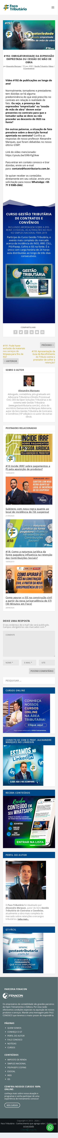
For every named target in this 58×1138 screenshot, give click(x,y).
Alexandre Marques (13, 66)
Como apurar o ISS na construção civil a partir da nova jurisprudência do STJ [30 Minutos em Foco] (29, 600)
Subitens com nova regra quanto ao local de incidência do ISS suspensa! (27, 510)
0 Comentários (28, 68)
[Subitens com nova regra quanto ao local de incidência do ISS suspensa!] (29, 491)
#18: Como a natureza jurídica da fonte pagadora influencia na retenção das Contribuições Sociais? (29, 555)
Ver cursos (12, 1105)
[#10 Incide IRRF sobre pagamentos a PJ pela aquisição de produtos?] (29, 448)
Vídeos (50, 66)
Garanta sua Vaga (29, 305)
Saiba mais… (23, 919)
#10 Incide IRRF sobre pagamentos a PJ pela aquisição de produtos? (28, 467)
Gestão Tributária (41, 66)
